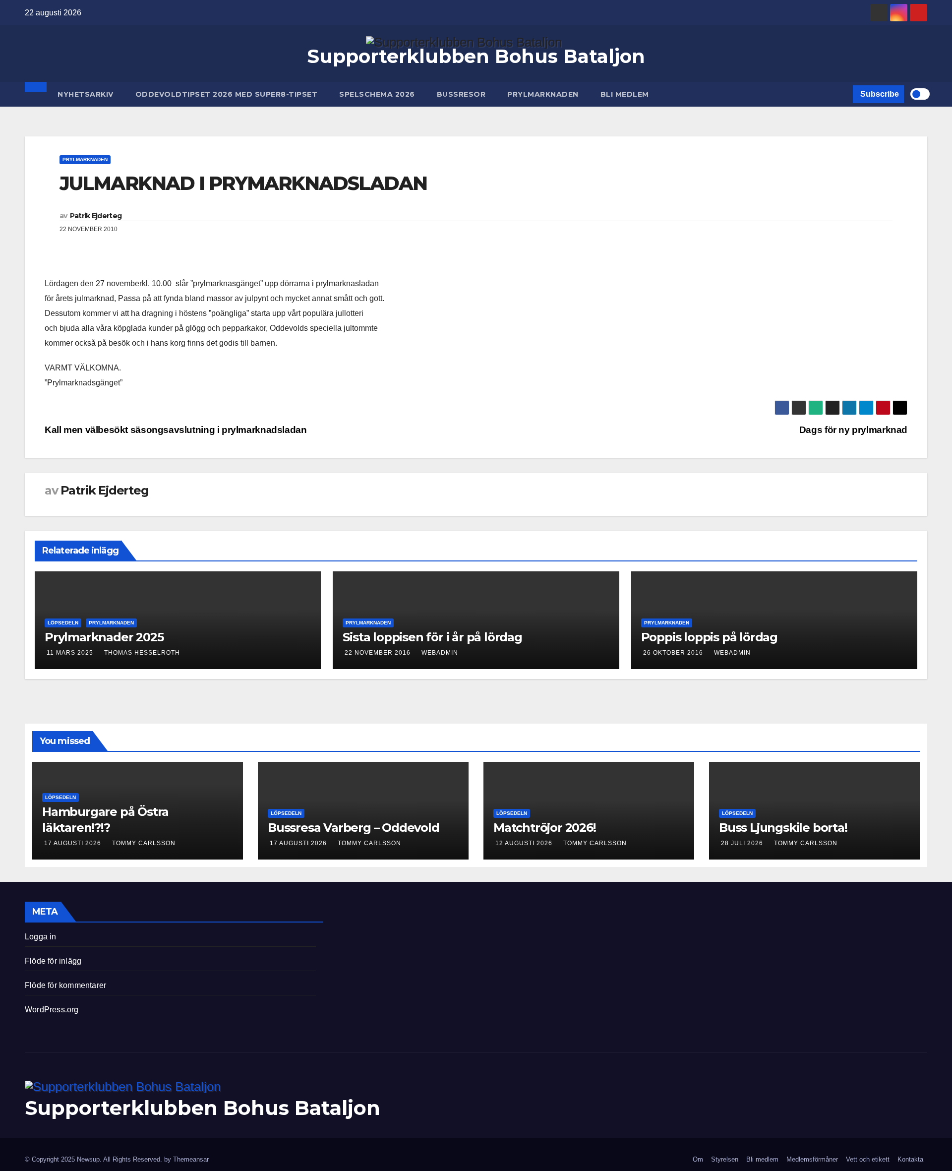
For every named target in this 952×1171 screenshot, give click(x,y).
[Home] (36, 87)
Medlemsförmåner (812, 1159)
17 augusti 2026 (73, 843)
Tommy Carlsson (144, 843)
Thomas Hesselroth (142, 652)
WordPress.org (52, 1009)
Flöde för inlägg (53, 961)
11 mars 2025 (70, 652)
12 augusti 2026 (524, 843)
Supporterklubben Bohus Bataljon (476, 56)
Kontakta (910, 1159)
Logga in (41, 936)
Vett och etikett (868, 1159)
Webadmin (439, 652)
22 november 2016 (378, 652)
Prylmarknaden (543, 94)
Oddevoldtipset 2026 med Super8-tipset (226, 94)
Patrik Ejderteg (96, 215)
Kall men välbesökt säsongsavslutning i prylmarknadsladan (176, 430)
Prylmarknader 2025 (104, 637)
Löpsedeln (63, 622)
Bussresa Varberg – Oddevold (353, 827)
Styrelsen (724, 1159)
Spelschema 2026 (377, 94)
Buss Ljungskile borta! (783, 827)
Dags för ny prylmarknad (853, 430)
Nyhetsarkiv (86, 94)
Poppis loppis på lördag (709, 637)
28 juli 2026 (743, 843)
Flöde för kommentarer (65, 985)
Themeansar (191, 1159)
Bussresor (461, 94)
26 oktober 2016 (673, 652)
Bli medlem (624, 94)
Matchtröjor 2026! (544, 827)
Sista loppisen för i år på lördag (432, 637)
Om (698, 1159)
